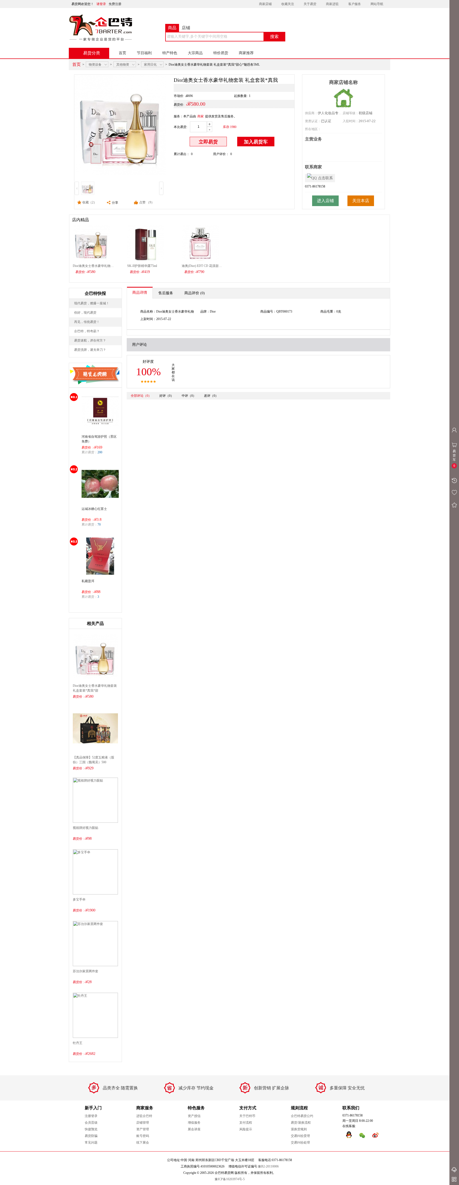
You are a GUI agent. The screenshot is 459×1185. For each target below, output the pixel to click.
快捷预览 (91, 1129)
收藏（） (89, 202)
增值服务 (194, 1122)
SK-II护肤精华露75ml (142, 266)
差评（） (211, 396)
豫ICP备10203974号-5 (230, 1179)
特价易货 (220, 53)
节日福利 (144, 53)
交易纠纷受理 (300, 1136)
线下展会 (142, 1142)
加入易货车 (256, 141)
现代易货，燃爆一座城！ (91, 303)
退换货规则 (299, 1129)
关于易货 (310, 4)
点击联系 (325, 178)
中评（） (189, 396)
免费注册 (115, 4)
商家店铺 (265, 4)
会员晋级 (91, 1122)
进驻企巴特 (144, 1116)
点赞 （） (146, 202)
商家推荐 (246, 53)
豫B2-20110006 (268, 1166)
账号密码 (142, 1136)
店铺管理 (142, 1122)
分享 (114, 202)
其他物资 (122, 64)
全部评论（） (141, 396)
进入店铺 (325, 200)
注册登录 (91, 1116)
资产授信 (194, 1116)
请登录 (101, 4)
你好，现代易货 (85, 312)
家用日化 (150, 64)
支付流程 (245, 1122)
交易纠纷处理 (300, 1142)
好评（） (166, 396)
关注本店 (360, 200)
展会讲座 (194, 1129)
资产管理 (142, 1129)
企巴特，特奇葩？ (87, 331)
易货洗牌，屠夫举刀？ (90, 350)
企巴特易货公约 (302, 1116)
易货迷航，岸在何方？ (90, 340)
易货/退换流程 (301, 1122)
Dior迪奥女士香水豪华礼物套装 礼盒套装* (93, 266)
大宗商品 (195, 53)
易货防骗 (91, 1136)
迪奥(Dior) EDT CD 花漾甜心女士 (202, 266)
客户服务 (354, 4)
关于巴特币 (247, 1116)
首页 (122, 53)
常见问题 (91, 1142)
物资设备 (95, 64)
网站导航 (377, 4)
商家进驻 (332, 4)
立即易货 (208, 141)
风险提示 (245, 1129)
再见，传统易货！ (87, 322)
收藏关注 (287, 4)
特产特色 (169, 53)
